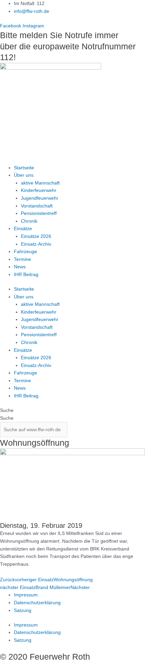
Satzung (22, 610)
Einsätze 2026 (36, 236)
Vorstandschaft (37, 206)
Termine (22, 259)
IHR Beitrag (26, 274)
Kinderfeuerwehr (38, 190)
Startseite (24, 167)
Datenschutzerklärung (37, 602)
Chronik (29, 221)
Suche (6, 410)
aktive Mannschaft (40, 183)
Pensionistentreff (39, 213)
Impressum (26, 594)
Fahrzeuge (25, 251)
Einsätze (23, 228)
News (20, 266)
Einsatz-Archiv (36, 244)
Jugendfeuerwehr (39, 198)
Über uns (23, 175)
